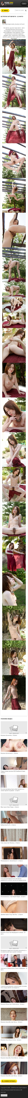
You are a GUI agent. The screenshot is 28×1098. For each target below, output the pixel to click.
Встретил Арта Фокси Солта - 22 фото (11, 1040)
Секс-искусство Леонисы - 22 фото (10, 843)
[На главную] (7, 3)
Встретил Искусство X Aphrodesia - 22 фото (12, 1004)
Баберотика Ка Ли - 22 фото (8, 825)
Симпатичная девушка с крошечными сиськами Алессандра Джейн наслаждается (14, 986)
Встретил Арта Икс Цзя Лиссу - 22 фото (11, 1022)
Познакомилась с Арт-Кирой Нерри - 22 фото (13, 896)
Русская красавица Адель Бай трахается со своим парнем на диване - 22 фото (12, 789)
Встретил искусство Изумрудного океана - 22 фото (13, 933)
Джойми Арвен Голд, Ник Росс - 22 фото (12, 914)
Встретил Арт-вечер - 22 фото (9, 735)
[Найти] (25, 10)
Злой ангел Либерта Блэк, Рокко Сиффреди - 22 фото (14, 969)
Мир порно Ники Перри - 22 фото (10, 807)
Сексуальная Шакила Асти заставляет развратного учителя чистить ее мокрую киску (13, 879)
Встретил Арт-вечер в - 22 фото (9, 753)
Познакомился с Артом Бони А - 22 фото (12, 861)
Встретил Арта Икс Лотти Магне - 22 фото (12, 1058)
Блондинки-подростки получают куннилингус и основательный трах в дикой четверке (14, 951)
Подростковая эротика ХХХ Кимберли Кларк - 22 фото (13, 771)
